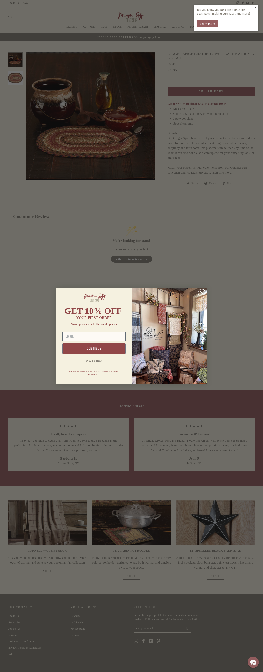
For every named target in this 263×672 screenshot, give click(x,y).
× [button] (255, 7)
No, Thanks (94, 360)
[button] (253, 662)
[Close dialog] (201, 292)
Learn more (207, 24)
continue (94, 348)
